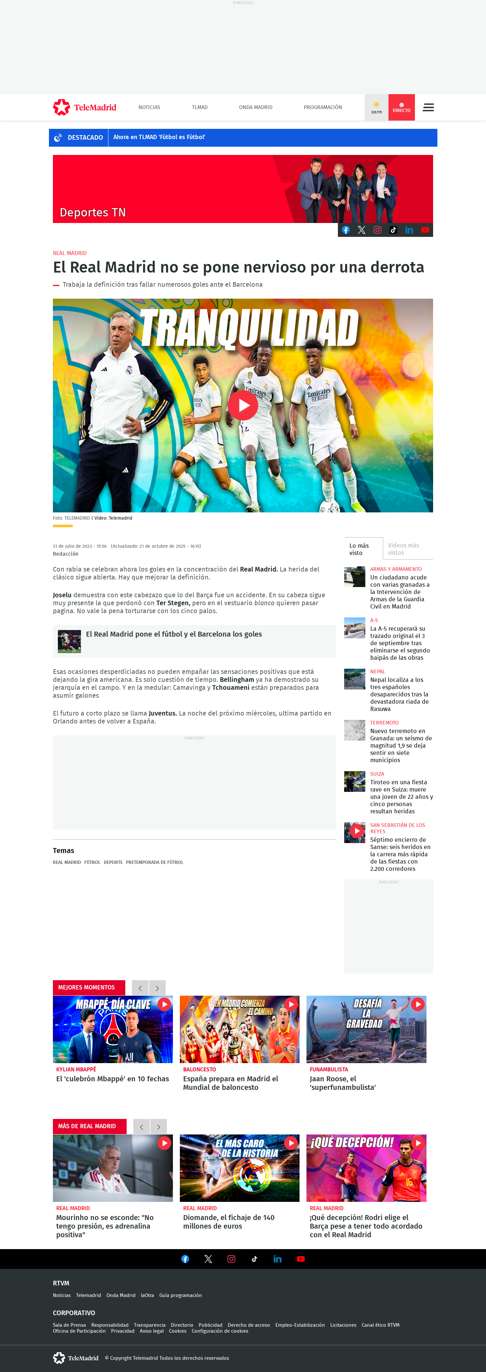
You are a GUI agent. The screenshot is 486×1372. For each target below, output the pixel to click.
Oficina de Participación (79, 1331)
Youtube (425, 230)
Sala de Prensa (69, 1325)
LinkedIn (409, 230)
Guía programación (180, 1295)
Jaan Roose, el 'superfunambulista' (366, 1029)
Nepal (377, 671)
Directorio (182, 1325)
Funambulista (329, 1069)
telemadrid (76, 1358)
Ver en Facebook (185, 1260)
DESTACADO (85, 137)
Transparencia (150, 1325)
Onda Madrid (255, 107)
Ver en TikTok (254, 1260)
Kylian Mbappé (76, 1069)
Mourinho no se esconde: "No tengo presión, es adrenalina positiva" (113, 1168)
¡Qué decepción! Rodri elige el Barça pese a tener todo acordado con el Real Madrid (366, 1168)
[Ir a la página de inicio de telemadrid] (84, 107)
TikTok (393, 230)
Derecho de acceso (249, 1325)
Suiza (377, 774)
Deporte (113, 862)
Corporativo (74, 1313)
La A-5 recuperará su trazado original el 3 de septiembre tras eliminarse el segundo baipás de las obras (354, 627)
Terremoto (384, 722)
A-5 (374, 620)
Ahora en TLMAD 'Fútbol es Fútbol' (159, 137)
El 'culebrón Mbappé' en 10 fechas (113, 1029)
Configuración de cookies (220, 1331)
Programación (323, 107)
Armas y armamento (396, 569)
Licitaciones (343, 1325)
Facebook (346, 230)
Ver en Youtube (300, 1259)
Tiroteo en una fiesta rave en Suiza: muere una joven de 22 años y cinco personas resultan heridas (354, 781)
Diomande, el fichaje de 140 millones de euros (240, 1168)
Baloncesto (199, 1069)
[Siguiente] (157, 987)
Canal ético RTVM (381, 1325)
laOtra (147, 1295)
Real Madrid (70, 253)
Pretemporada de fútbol (154, 862)
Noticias (149, 107)
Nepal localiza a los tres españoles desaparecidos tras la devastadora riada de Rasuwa (354, 679)
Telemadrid (88, 1295)
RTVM (61, 1283)
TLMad (200, 107)
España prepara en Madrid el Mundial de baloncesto (240, 1029)
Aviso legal (152, 1331)
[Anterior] (140, 987)
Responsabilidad (110, 1325)
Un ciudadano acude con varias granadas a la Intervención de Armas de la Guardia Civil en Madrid (354, 576)
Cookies (177, 1331)
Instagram (377, 230)
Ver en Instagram (231, 1259)
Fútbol (92, 862)
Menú (428, 107)
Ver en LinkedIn (277, 1259)
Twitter (362, 230)
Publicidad (211, 1325)
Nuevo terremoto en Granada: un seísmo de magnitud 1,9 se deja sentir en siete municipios (354, 730)
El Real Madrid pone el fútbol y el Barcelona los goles (69, 641)
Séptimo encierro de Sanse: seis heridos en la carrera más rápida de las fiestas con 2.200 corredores (354, 832)
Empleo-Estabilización (300, 1325)
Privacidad (123, 1331)
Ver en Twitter (208, 1260)
